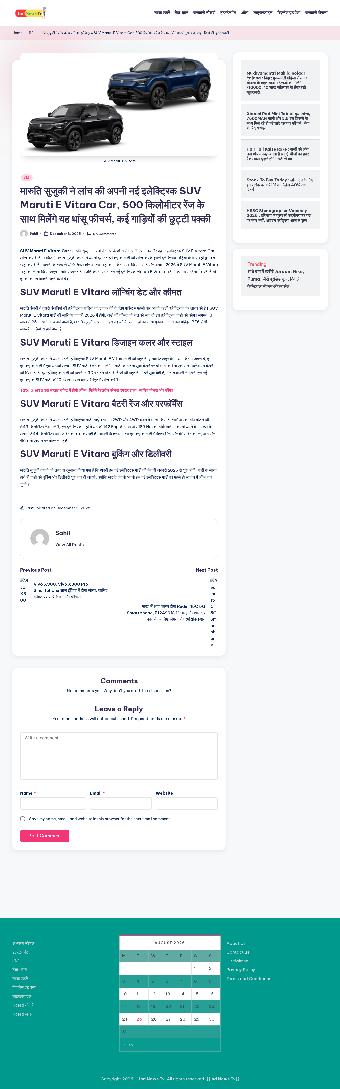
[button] (69, 544)
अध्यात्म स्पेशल (23, 943)
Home (17, 33)
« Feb (128, 1045)
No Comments (104, 234)
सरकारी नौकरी (23, 1005)
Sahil (62, 533)
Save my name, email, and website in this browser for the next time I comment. (100, 818)
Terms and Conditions (249, 978)
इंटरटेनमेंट (20, 952)
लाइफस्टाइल (21, 996)
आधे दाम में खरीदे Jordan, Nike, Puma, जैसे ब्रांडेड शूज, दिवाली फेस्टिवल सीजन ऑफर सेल (275, 279)
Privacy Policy (241, 969)
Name (28, 793)
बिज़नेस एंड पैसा (24, 987)
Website (164, 793)
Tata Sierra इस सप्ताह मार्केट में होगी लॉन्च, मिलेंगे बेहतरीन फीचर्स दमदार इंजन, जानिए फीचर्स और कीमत (96, 390)
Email (97, 793)
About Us (236, 943)
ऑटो (30, 33)
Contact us (238, 952)
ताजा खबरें (20, 978)
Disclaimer (237, 961)
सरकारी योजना (23, 1014)
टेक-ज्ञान (19, 969)
